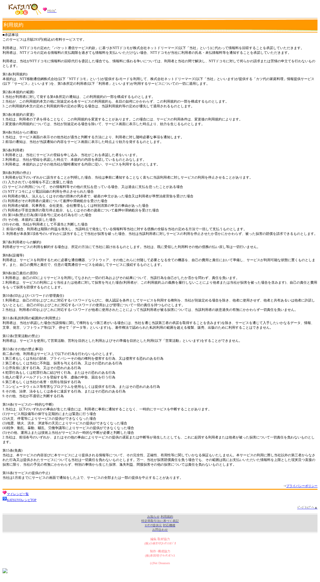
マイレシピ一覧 (18, 494)
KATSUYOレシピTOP (22, 500)
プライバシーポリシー (302, 486)
